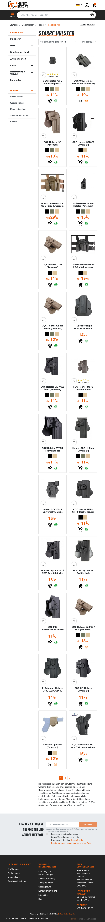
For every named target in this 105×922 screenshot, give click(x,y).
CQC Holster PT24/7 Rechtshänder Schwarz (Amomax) (52, 451)
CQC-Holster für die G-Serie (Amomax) (52, 327)
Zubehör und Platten (19, 115)
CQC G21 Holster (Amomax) (83, 689)
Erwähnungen (14, 869)
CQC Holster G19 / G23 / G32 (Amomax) (52, 388)
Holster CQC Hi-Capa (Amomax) (83, 449)
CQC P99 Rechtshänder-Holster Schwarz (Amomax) (52, 630)
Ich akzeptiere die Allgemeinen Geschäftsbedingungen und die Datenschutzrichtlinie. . (72, 838)
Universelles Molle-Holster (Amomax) (83, 204)
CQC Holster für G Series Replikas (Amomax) (52, 83)
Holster (41, 25)
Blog (40, 899)
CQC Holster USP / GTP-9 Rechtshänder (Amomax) (83, 512)
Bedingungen (14, 873)
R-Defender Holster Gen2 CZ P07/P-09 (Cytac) (52, 691)
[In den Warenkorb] (50, 101)
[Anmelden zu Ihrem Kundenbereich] (87, 4)
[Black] (47, 89)
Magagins (43, 895)
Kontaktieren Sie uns (47, 891)
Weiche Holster (17, 103)
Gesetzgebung (44, 887)
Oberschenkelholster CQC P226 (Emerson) (52, 204)
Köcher (13, 121)
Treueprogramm (45, 883)
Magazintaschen (17, 109)
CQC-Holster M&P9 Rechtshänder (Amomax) (83, 389)
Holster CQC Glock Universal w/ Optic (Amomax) (52, 512)
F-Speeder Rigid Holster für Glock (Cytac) (83, 328)
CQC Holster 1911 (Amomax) (52, 143)
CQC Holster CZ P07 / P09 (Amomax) (83, 628)
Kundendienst (14, 877)
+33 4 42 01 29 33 (85, 908)
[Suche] (92, 14)
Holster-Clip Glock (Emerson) (52, 746)
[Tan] (57, 89)
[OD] (52, 89)
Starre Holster (16, 96)
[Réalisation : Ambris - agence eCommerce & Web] (83, 918)
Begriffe (72, 914)
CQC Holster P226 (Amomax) (52, 265)
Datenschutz (62, 914)
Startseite (14, 25)
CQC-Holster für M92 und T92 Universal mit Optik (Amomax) (83, 747)
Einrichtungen (28, 25)
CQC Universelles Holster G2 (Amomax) (83, 82)
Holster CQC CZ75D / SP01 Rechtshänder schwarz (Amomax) (52, 573)
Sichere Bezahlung (46, 878)
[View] (80, 101)
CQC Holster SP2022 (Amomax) (83, 143)
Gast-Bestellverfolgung (18, 881)
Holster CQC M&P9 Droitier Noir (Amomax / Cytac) (83, 573)
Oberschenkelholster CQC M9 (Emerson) (83, 265)
